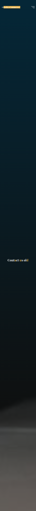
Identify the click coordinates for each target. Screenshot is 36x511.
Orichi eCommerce (11, 7)
